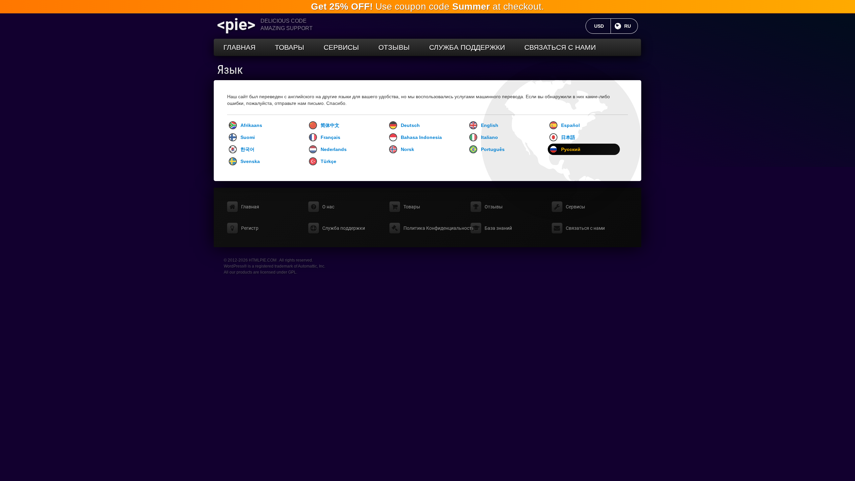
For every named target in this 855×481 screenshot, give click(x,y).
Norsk (407, 149)
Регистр (250, 228)
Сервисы (341, 47)
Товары (289, 47)
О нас (328, 206)
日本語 (568, 137)
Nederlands (334, 149)
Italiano (489, 137)
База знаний (498, 228)
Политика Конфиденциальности (438, 228)
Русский (570, 149)
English (489, 125)
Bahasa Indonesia (421, 137)
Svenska (250, 161)
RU (631, 26)
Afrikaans (251, 125)
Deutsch (410, 125)
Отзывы (394, 47)
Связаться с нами (560, 47)
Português (493, 149)
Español (570, 125)
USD (602, 26)
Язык (230, 70)
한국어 (247, 149)
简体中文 (330, 125)
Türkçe (328, 161)
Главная (239, 47)
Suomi (247, 137)
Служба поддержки (467, 47)
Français (330, 137)
